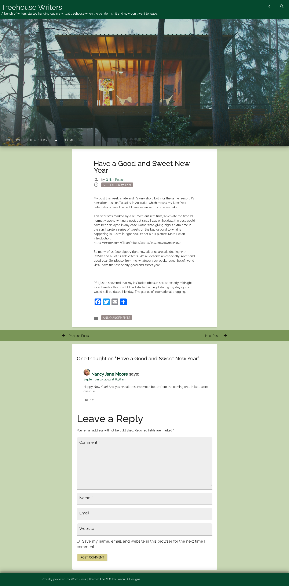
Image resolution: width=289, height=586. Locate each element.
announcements (116, 317)
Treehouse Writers (31, 7)
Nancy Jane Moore (109, 374)
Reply (89, 400)
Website (86, 529)
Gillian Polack (115, 179)
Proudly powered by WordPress (64, 579)
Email (85, 513)
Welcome (13, 140)
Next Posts (216, 335)
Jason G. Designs (128, 579)
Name (86, 498)
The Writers (37, 140)
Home (69, 140)
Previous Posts (75, 335)
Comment (89, 442)
